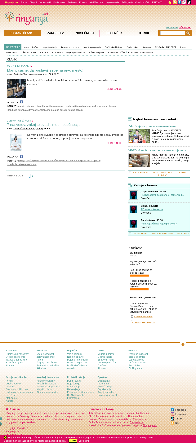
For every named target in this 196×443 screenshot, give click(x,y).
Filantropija (73, 398)
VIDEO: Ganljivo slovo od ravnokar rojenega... (158, 150)
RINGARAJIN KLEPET (165, 47)
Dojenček (146, 198)
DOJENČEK (12, 47)
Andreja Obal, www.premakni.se (30, 74)
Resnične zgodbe (15, 362)
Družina (102, 365)
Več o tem (84, 441)
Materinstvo (11, 52)
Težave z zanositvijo (16, 359)
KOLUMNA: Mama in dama (140, 52)
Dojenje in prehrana (70, 47)
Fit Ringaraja (135, 368)
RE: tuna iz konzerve (152, 209)
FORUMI (183, 172)
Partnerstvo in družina (48, 365)
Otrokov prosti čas (107, 362)
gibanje (30, 106)
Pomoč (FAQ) (105, 386)
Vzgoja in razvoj (106, 354)
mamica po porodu (57, 110)
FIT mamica (57, 52)
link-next (36, 177)
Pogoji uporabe (106, 392)
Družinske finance (137, 362)
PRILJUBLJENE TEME (162, 233)
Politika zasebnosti (107, 395)
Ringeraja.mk (150, 425)
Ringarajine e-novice (47, 392)
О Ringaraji (104, 380)
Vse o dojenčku (31, 47)
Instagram (180, 414)
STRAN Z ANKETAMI (143, 316)
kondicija (42, 110)
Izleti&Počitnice (96, 2)
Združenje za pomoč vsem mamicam (152, 126)
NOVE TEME (140, 233)
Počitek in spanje (96, 52)
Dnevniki (10, 386)
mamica (21, 106)
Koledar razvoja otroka (48, 386)
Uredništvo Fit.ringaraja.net (28, 128)
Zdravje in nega (106, 359)
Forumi (24, 2)
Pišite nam (103, 383)
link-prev (29, 177)
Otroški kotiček (142, 2)
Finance (83, 2)
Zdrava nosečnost (46, 357)
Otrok (144, 33)
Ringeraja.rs (136, 422)
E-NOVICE (157, 2)
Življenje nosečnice (47, 362)
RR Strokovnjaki (75, 395)
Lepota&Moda (112, 2)
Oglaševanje (104, 389)
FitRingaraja (127, 2)
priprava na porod (90, 160)
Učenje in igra (105, 357)
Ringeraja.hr (139, 419)
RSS (177, 423)
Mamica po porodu (92, 47)
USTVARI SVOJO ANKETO (143, 323)
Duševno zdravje (28, 52)
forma (112, 106)
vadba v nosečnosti (51, 160)
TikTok (178, 418)
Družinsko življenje (113, 47)
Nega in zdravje (49, 47)
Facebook (180, 410)
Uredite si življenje (15, 357)
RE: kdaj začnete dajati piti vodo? (159, 223)
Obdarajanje (73, 386)
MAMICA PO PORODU (19, 66)
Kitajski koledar (44, 389)
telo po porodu (75, 110)
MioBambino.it (143, 413)
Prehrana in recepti (138, 354)
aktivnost (78, 106)
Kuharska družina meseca (80, 392)
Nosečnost (85, 33)
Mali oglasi (11, 398)
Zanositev (55, 33)
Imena (183, 47)
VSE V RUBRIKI (140, 172)
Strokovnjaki (45, 2)
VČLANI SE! (185, 27)
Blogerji (33, 2)
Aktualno (147, 47)
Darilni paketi (59, 2)
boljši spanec (33, 160)
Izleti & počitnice (136, 357)
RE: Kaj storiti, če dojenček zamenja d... (162, 195)
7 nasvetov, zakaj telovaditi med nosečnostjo (44, 125)
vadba (68, 106)
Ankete (9, 401)
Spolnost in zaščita (116, 52)
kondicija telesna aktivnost (22, 110)
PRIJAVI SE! (172, 27)
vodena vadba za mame (96, 106)
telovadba (40, 106)
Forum (9, 380)
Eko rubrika (134, 365)
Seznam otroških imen (17, 389)
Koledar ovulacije (46, 380)
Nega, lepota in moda (75, 52)
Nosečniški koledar (46, 383)
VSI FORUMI (183, 233)
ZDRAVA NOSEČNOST (19, 120)
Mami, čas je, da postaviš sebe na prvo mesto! (45, 70)
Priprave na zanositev (17, 354)
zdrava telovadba (71, 160)
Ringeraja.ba (135, 416)
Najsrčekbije (73, 383)
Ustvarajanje (73, 389)
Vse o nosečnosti (45, 354)
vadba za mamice (55, 106)
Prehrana (72, 2)
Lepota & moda (136, 359)
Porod (40, 359)
